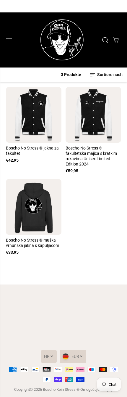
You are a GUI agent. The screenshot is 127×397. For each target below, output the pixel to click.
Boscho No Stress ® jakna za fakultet (32, 151)
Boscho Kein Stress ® (61, 389)
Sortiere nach (109, 74)
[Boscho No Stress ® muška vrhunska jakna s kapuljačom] (33, 207)
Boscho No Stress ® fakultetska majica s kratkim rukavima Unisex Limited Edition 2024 (91, 156)
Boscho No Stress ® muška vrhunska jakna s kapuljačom (32, 243)
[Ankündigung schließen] (116, 6)
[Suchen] (105, 40)
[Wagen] (115, 40)
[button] (9, 39)
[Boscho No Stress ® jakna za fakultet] (33, 115)
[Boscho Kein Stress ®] (62, 40)
